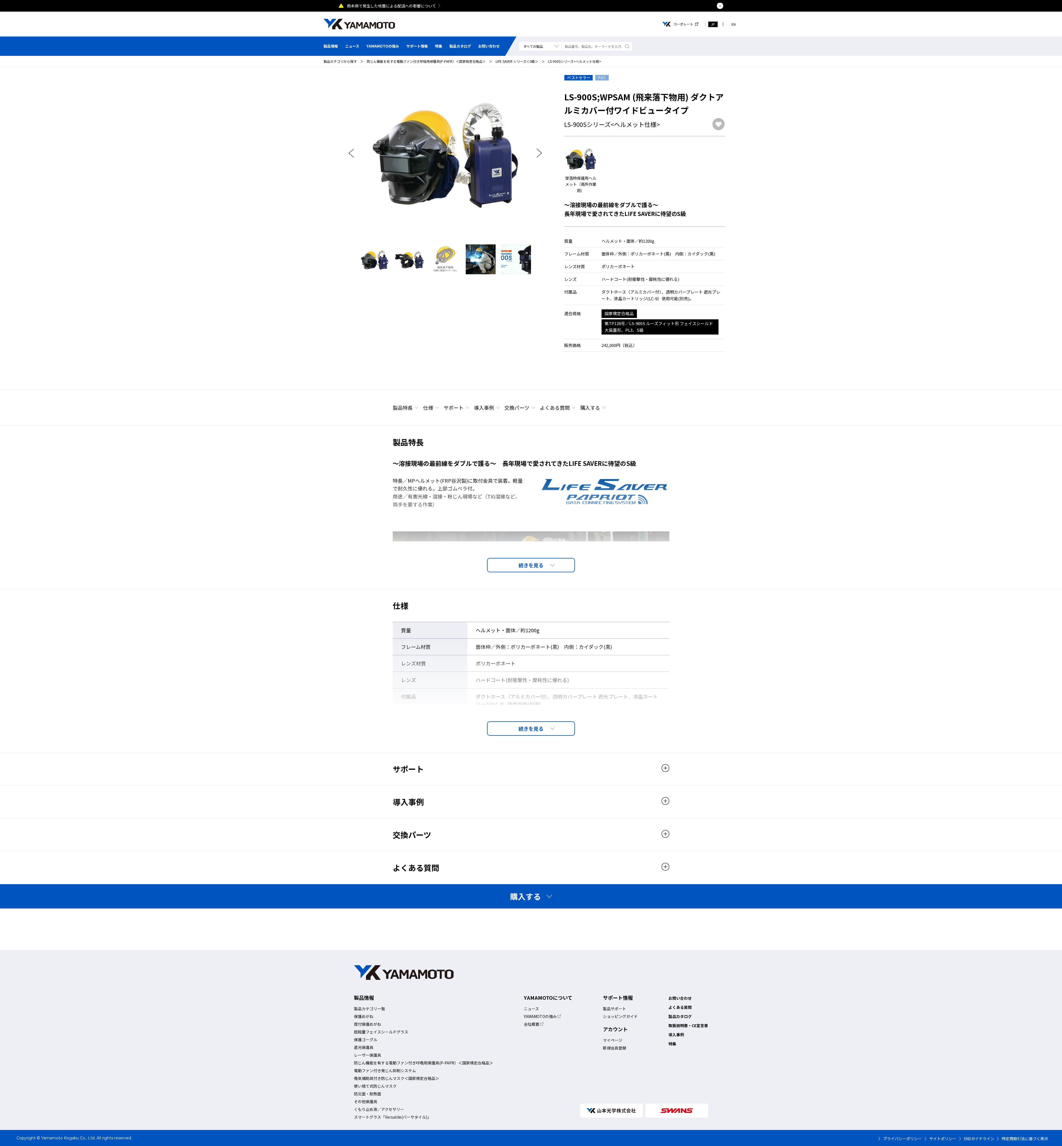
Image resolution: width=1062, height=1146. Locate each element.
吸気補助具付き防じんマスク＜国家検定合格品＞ (396, 1078)
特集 (438, 46)
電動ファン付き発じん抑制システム (385, 1070)
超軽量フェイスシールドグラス (381, 1032)
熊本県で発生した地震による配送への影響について (391, 6)
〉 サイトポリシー (940, 1138)
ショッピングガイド (620, 1016)
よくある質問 (555, 407)
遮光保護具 (363, 1047)
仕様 (428, 407)
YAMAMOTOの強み (382, 46)
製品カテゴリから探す (340, 61)
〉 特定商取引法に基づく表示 (1022, 1138)
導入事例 (484, 407)
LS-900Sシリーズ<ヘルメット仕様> (574, 61)
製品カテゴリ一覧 (369, 1008)
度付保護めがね (367, 1024)
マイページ (612, 1040)
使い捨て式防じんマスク (375, 1086)
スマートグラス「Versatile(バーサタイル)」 (392, 1117)
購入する (590, 407)
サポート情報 (417, 46)
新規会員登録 (614, 1048)
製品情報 (331, 46)
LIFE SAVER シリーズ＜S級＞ (517, 61)
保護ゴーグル (365, 1039)
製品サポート (614, 1008)
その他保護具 (365, 1101)
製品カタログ (460, 46)
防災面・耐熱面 (367, 1094)
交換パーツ (516, 407)
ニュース (352, 46)
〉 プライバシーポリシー (900, 1138)
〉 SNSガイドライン (976, 1138)
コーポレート (683, 24)
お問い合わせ (489, 46)
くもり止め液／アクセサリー (379, 1109)
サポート (454, 407)
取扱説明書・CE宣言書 (688, 1025)
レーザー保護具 (367, 1055)
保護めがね (363, 1016)
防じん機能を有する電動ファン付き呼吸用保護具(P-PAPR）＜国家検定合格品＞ (426, 61)
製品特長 (403, 407)
